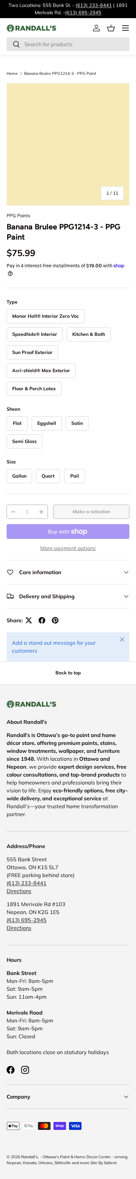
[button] (111, 28)
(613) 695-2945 (83, 12)
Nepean (14, 1162)
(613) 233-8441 (94, 5)
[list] (68, 144)
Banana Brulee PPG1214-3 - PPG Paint (60, 73)
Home (12, 73)
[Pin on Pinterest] (55, 620)
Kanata (29, 1162)
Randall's (29, 1156)
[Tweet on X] (28, 620)
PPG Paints (18, 216)
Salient (110, 1162)
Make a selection (91, 512)
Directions (19, 891)
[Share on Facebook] (42, 620)
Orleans (45, 1162)
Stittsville (62, 1162)
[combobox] (68, 44)
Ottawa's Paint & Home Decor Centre (77, 1156)
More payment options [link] (68, 548)
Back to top (68, 673)
